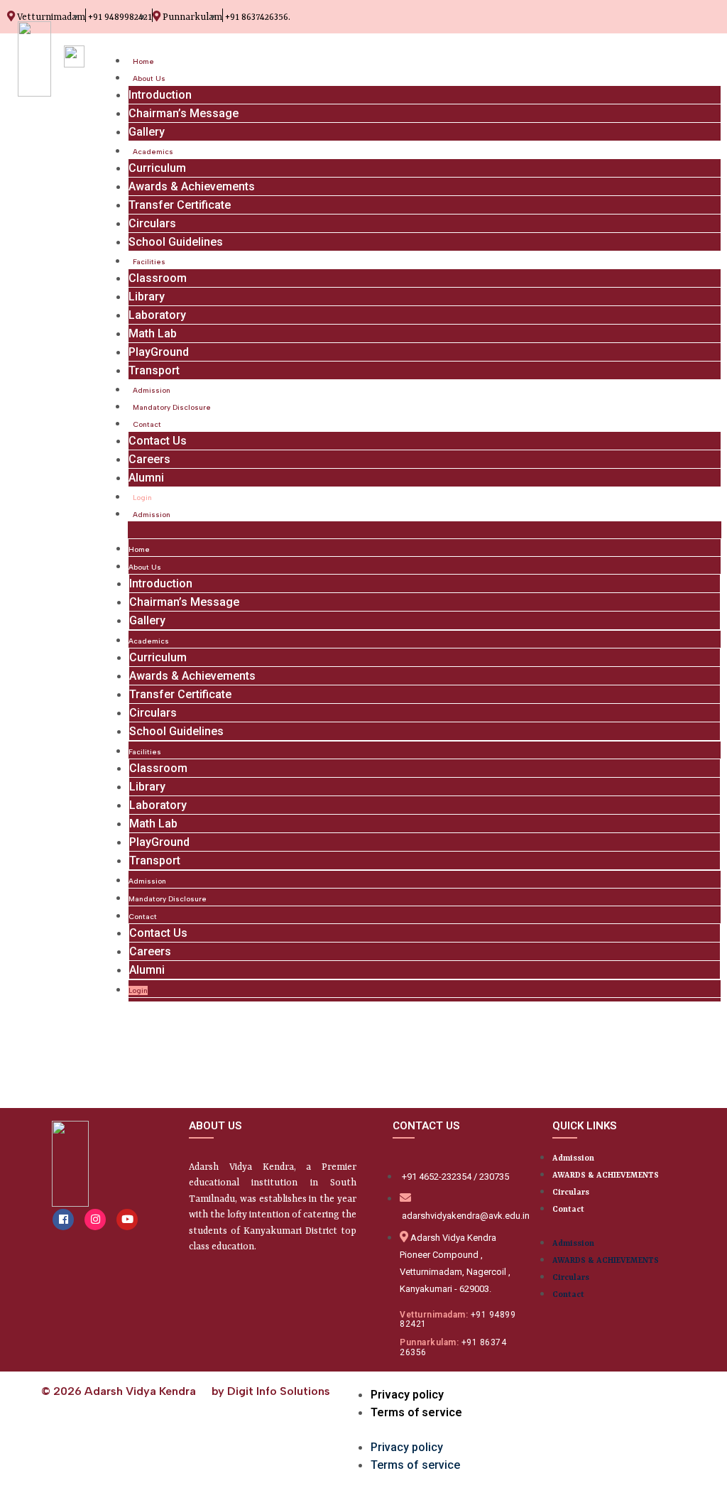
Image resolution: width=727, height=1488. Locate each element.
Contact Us (158, 440)
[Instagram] (95, 1219)
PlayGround (159, 352)
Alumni (146, 477)
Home (143, 61)
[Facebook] (63, 1219)
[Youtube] (127, 1219)
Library (147, 296)
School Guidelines (176, 242)
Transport (154, 370)
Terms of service (416, 1412)
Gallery (147, 132)
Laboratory (157, 315)
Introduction (160, 95)
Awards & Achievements (192, 186)
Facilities (149, 261)
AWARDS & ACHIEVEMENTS (605, 1175)
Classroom (158, 278)
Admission (151, 390)
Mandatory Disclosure (172, 407)
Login (142, 497)
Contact (147, 424)
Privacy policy (407, 1394)
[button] (424, 529)
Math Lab (153, 333)
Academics (153, 151)
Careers (149, 459)
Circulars (152, 223)
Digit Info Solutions (278, 1391)
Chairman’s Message (184, 113)
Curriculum (157, 168)
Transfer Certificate (180, 205)
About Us (149, 78)
